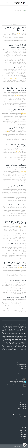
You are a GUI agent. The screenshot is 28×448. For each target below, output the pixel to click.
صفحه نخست (23, 397)
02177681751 (23, 368)
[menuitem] (6, 2)
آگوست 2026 (23, 431)
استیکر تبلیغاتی (20, 378)
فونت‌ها (24, 188)
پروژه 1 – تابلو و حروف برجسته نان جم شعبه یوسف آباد (15, 384)
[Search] (6, 2)
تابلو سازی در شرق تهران (22, 406)
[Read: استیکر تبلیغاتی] (24, 379)
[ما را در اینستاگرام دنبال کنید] (21, 417)
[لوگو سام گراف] (16, 2)
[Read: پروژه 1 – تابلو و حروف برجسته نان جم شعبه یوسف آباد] (24, 385)
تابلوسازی (19, 33)
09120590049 (23, 373)
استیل (8, 131)
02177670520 (23, 366)
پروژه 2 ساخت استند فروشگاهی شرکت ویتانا (16, 381)
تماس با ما (24, 400)
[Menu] (4, 2)
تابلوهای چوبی (17, 95)
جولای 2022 (23, 436)
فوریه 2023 (23, 434)
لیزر (21, 245)
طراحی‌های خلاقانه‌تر (12, 78)
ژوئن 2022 (23, 438)
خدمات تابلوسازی (23, 402)
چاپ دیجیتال (21, 226)
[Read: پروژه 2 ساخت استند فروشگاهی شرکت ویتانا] (24, 382)
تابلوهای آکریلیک (18, 151)
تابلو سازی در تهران (23, 404)
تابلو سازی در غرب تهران (22, 408)
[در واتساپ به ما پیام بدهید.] (25, 417)
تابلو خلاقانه (18, 206)
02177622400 (23, 371)
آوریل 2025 (23, 433)
